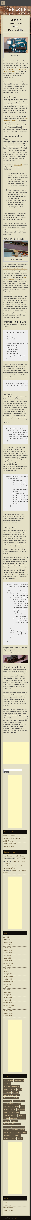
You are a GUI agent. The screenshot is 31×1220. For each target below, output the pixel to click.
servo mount (7, 1132)
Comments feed (8, 1207)
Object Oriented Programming (12, 1124)
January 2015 (7, 1008)
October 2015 (7, 1003)
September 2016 (8, 982)
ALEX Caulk (7, 1083)
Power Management (9, 1127)
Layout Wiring (15, 1112)
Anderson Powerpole (10, 1089)
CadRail (16, 1098)
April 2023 (6, 937)
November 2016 (8, 976)
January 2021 (7, 947)
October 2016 (7, 979)
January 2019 (7, 958)
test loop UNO (18, 165)
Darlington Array (8, 1103)
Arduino (19, 1089)
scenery (22, 1129)
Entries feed (7, 1205)
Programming (21, 1127)
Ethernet (6, 1109)
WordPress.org (8, 1210)
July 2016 (6, 987)
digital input (7, 1106)
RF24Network (14, 1129)
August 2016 (7, 984)
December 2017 (8, 961)
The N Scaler (15, 9)
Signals (24, 1132)
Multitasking (13, 1118)
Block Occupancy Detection (11, 1095)
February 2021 (7, 945)
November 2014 (8, 1013)
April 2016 (6, 989)
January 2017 (7, 974)
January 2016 (7, 995)
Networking (22, 1118)
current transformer (18, 1101)
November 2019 (8, 950)
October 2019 (7, 953)
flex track (13, 1109)
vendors (19, 1138)
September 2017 (8, 963)
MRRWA (6, 1118)
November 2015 (8, 1000)
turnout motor (16, 1135)
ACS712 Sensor (8, 1080)
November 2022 (8, 942)
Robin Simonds (8, 856)
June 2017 (6, 968)
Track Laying (7, 1135)
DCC (19, 1103)
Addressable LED (19, 1080)
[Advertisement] (17, 753)
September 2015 (8, 1005)
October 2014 (7, 1016)
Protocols (6, 1129)
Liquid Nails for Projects (10, 1115)
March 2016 (7, 992)
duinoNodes (15, 1106)
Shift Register (16, 1132)
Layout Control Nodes (10, 844)
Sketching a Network (9, 836)
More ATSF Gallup (8, 846)
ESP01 (22, 1106)
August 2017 (7, 966)
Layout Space (21, 1109)
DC (15, 1103)
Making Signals (19, 856)
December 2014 (8, 1010)
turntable (13, 1138)
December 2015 (8, 997)
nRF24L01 (7, 1121)
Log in (5, 1202)
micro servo (22, 1115)
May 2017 (6, 971)
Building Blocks (8, 1098)
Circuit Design (8, 1101)
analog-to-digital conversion (11, 1086)
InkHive (16, 1218)
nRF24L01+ (14, 1121)
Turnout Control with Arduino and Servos (15, 269)
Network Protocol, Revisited (11, 838)
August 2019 (7, 955)
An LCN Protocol (8, 841)
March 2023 (7, 940)
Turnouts (6, 1138)
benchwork (15, 1092)
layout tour (7, 1112)
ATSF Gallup (7, 1092)
